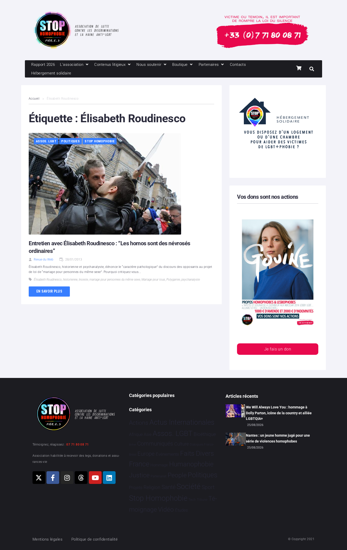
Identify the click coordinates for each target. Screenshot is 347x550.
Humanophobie (191, 464)
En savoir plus (49, 291)
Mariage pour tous (153, 279)
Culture (181, 444)
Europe (145, 454)
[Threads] (81, 477)
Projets (136, 487)
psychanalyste (190, 279)
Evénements (167, 454)
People (177, 475)
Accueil (34, 98)
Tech (192, 499)
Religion (152, 487)
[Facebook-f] (52, 477)
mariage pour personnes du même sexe (114, 279)
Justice (139, 475)
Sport (208, 487)
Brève (132, 444)
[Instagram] (67, 477)
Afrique (136, 434)
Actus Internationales (181, 422)
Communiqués (155, 443)
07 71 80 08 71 (77, 444)
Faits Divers (197, 453)
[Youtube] (95, 477)
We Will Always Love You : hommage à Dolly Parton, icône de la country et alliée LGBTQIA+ (279, 413)
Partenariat (158, 476)
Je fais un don (277, 349)
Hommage (159, 465)
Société (188, 486)
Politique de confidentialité (94, 539)
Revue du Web (43, 259)
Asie (147, 434)
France (139, 464)
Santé (169, 487)
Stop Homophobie (100, 141)
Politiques (70, 141)
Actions (138, 422)
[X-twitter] (39, 477)
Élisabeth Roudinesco (48, 279)
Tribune (202, 499)
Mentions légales (47, 539)
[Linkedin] (109, 477)
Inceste (83, 279)
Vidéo (166, 509)
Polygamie (173, 279)
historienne (70, 279)
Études (181, 510)
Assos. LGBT (46, 141)
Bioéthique (205, 434)
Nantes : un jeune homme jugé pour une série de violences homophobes (278, 438)
